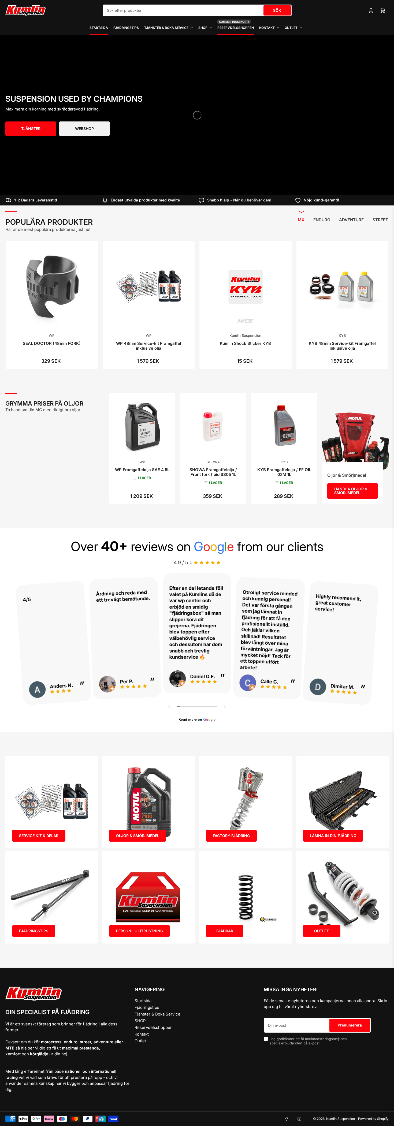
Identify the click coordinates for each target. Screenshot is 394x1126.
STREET (380, 219)
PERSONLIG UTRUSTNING (139, 931)
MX (301, 219)
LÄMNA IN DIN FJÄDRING (333, 835)
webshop (84, 128)
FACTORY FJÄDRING (231, 835)
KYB (342, 335)
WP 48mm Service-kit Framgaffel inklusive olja (148, 346)
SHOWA (213, 462)
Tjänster (30, 128)
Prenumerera (350, 1025)
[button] (169, 706)
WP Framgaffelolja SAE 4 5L (142, 469)
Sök (277, 10)
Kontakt (267, 28)
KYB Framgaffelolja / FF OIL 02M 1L (284, 472)
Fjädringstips (126, 28)
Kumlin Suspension (245, 335)
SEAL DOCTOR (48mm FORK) (52, 343)
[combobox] (197, 10)
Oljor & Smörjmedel (346, 475)
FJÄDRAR (224, 931)
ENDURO (321, 219)
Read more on (197, 720)
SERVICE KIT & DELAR (38, 835)
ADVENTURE (351, 219)
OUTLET (321, 931)
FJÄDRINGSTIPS (33, 931)
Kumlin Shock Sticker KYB (245, 343)
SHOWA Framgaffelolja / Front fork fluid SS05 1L (213, 472)
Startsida (99, 28)
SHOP (202, 28)
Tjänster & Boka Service (166, 28)
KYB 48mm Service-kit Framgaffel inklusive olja (342, 346)
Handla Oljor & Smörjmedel (350, 491)
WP (51, 335)
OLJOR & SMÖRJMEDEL (137, 835)
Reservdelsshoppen (235, 25)
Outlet (291, 28)
